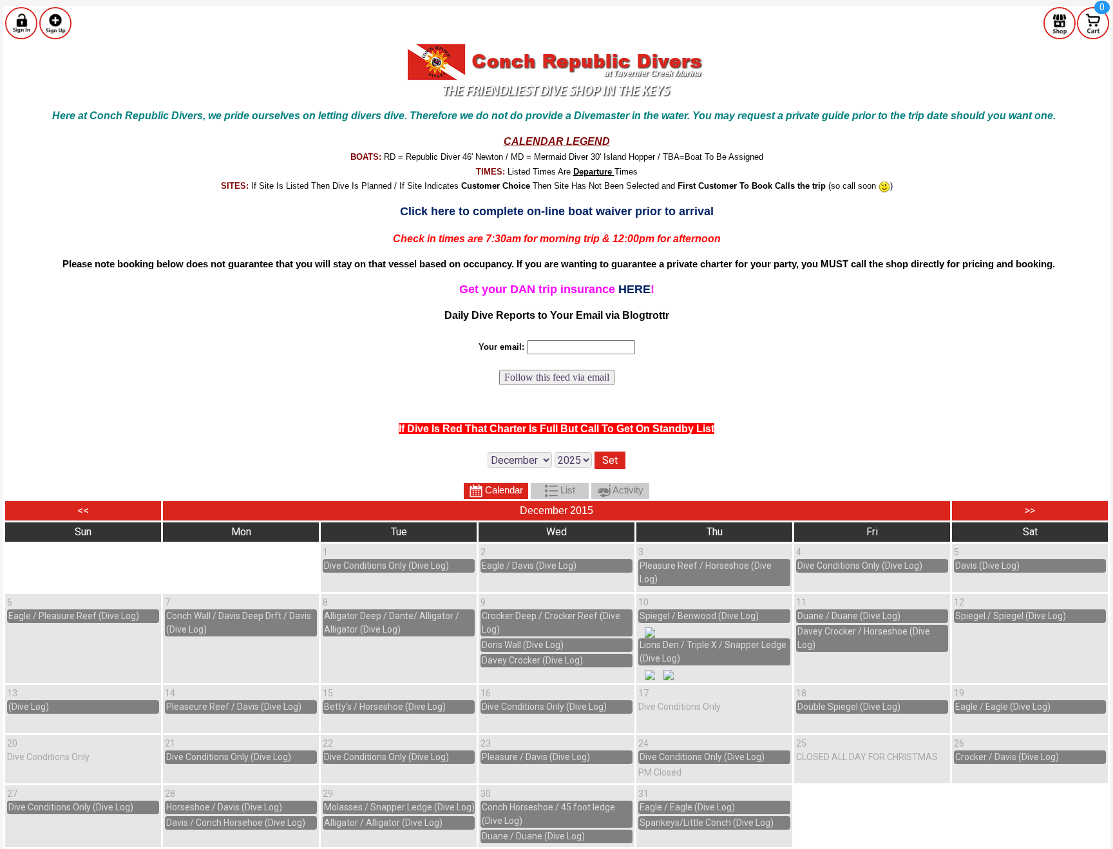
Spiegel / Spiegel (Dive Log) (1010, 616)
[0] (1093, 22)
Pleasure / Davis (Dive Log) (536, 757)
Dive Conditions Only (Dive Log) (386, 565)
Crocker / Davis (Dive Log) (1007, 757)
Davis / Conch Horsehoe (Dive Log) (235, 822)
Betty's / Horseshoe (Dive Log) (385, 706)
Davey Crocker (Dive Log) (532, 660)
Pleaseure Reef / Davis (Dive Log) (233, 706)
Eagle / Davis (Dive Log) (529, 565)
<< (83, 510)
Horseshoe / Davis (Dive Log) (224, 807)
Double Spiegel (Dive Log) (848, 706)
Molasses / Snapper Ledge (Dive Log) (399, 807)
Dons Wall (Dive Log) (523, 645)
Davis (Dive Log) (987, 565)
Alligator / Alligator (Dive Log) (383, 822)
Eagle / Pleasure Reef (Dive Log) (73, 616)
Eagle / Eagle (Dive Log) (1003, 706)
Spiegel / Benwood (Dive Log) (699, 616)
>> (1030, 510)
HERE (634, 289)
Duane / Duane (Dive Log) (848, 616)
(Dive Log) (28, 706)
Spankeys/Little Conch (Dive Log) (707, 822)
